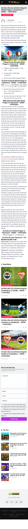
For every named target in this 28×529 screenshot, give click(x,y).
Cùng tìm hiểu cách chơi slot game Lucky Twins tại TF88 (18, 454)
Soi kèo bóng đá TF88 (7, 14)
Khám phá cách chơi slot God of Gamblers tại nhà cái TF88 (18, 445)
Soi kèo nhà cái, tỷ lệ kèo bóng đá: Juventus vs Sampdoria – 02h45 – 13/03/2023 (14, 322)
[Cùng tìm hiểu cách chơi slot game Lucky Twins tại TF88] (5, 460)
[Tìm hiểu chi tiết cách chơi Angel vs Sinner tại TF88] (5, 480)
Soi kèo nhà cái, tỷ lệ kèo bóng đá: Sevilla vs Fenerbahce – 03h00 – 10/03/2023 (14, 354)
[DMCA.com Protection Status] (14, 494)
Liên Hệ (5, 514)
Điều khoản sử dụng (20, 514)
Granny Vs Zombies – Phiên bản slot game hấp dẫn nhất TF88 (18, 465)
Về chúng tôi (11, 514)
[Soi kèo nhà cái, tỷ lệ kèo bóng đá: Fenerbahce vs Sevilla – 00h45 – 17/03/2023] (14, 276)
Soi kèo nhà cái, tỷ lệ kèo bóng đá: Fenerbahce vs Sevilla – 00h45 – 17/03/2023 (14, 291)
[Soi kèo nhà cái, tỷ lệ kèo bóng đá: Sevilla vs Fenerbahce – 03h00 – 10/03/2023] (14, 340)
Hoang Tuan (11, 20)
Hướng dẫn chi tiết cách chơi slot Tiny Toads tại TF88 (18, 434)
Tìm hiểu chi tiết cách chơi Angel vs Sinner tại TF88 (17, 474)
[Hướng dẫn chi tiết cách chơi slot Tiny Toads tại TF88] (5, 440)
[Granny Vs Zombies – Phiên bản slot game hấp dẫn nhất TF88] (5, 470)
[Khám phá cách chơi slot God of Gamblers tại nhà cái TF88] (5, 450)
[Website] (21, 502)
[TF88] (14, 2)
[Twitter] (7, 502)
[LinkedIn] (12, 502)
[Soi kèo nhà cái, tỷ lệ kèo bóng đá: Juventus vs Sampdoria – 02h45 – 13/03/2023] (14, 308)
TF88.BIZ (11, 510)
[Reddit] (16, 502)
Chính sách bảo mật (14, 516)
